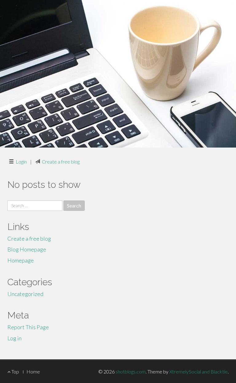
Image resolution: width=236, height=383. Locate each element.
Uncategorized (25, 293)
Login (21, 161)
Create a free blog (61, 161)
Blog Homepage (26, 249)
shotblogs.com (131, 371)
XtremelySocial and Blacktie (198, 371)
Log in (14, 338)
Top (14, 371)
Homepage (20, 260)
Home (33, 371)
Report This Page (28, 327)
